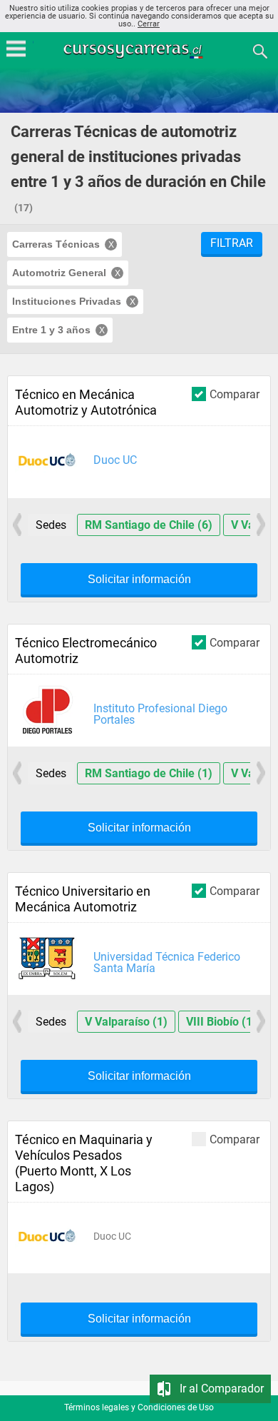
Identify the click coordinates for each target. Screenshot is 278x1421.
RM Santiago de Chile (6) (148, 525)
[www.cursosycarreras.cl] (140, 50)
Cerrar (149, 24)
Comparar (234, 394)
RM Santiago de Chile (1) (148, 773)
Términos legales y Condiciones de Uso (139, 1407)
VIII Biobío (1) (221, 1021)
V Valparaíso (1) (126, 1021)
